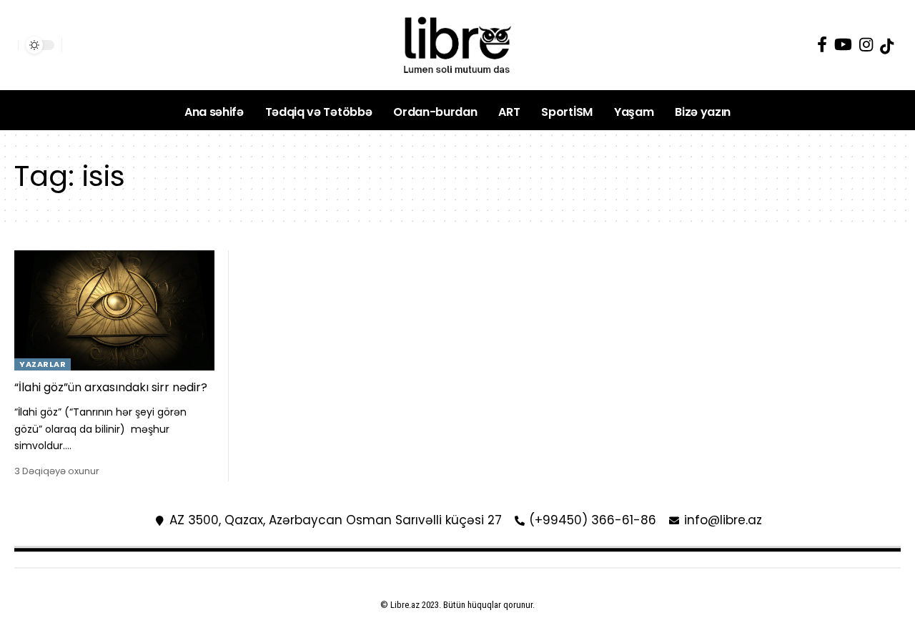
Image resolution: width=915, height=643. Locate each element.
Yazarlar (42, 364)
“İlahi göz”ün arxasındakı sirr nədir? (110, 387)
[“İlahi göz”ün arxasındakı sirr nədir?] (114, 310)
